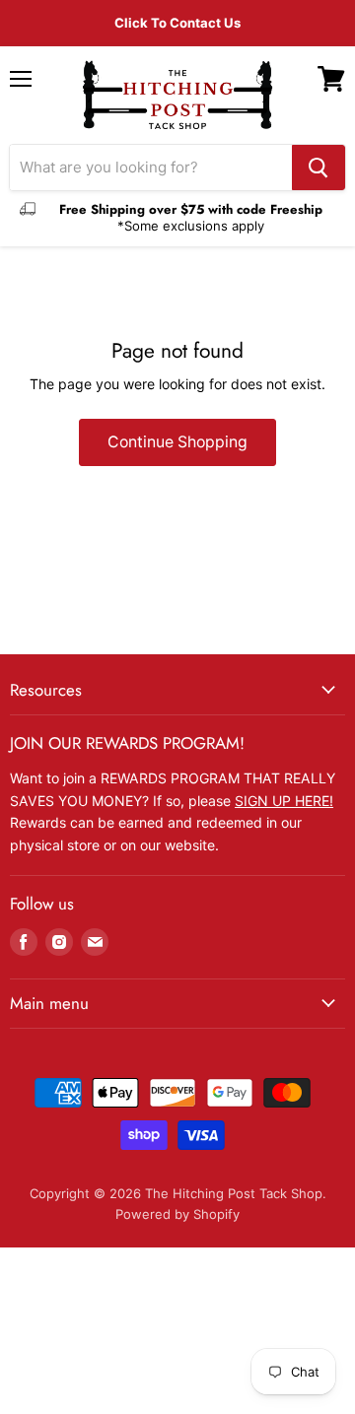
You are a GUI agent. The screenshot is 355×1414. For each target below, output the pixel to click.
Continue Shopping (177, 442)
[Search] (318, 167)
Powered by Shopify (177, 1214)
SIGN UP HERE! (284, 800)
